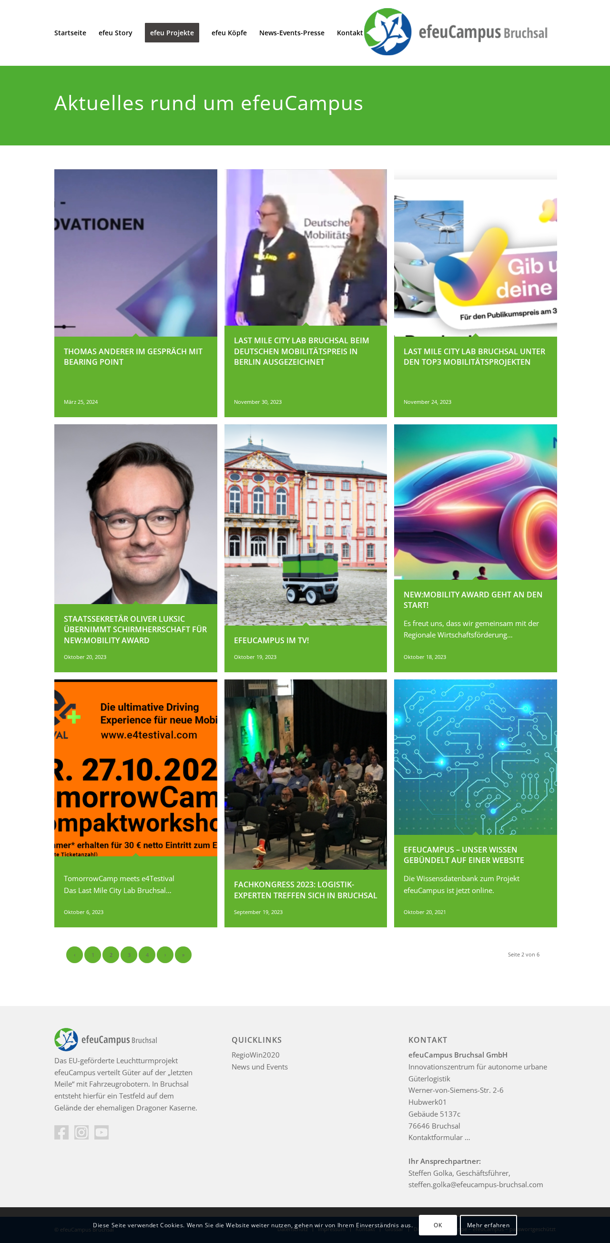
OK (438, 1225)
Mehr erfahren (488, 1225)
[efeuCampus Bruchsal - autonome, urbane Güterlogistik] (454, 32)
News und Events (260, 1066)
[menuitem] (70, 32)
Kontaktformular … (439, 1137)
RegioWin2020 (256, 1054)
